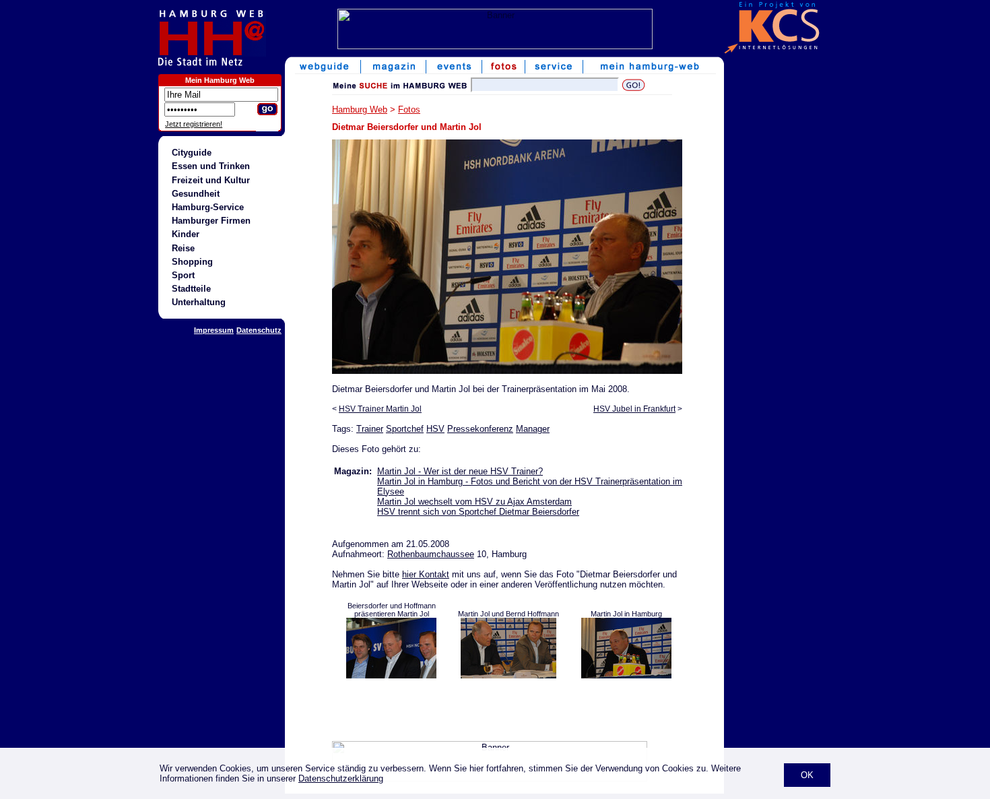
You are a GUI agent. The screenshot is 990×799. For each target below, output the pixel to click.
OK (807, 775)
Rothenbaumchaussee (430, 554)
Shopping (192, 262)
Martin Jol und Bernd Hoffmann (508, 614)
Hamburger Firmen (211, 221)
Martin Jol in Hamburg (626, 614)
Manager (533, 429)
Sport (183, 275)
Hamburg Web (359, 109)
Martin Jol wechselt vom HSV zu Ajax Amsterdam (474, 502)
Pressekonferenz (480, 429)
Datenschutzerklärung (340, 778)
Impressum (214, 330)
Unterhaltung (199, 302)
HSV (435, 429)
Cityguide (191, 153)
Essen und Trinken (211, 166)
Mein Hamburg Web (220, 80)
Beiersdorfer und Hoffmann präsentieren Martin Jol (392, 610)
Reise (183, 248)
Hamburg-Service (208, 207)
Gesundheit (196, 194)
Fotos (409, 109)
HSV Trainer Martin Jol (380, 409)
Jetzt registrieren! (193, 124)
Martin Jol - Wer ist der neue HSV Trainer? (460, 471)
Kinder (185, 234)
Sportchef (405, 429)
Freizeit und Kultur (211, 180)
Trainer (369, 429)
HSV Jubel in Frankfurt (634, 409)
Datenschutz (259, 330)
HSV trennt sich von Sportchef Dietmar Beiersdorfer (478, 512)
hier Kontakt (425, 574)
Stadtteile (191, 289)
